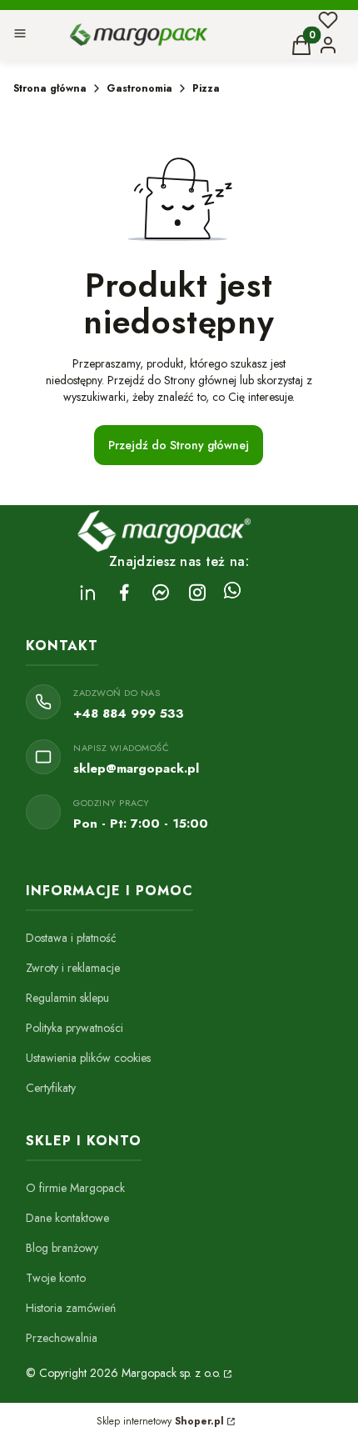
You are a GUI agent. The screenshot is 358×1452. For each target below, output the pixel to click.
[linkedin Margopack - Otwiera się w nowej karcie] (87, 592)
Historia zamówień (71, 1307)
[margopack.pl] (226, 1372)
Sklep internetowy (160, 1421)
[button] (20, 35)
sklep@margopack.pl (136, 768)
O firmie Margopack (75, 1187)
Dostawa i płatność (71, 937)
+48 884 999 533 (128, 713)
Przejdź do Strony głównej (178, 445)
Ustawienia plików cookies (88, 1057)
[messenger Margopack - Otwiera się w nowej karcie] (161, 592)
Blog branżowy (62, 1247)
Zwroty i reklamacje (73, 967)
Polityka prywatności (74, 1027)
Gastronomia (139, 88)
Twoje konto (56, 1277)
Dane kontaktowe (67, 1217)
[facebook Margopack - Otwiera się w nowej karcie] (124, 592)
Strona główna (50, 88)
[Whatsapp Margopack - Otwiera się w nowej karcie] (232, 592)
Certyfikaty (51, 1087)
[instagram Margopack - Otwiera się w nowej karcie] (197, 592)
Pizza (206, 88)
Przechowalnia (61, 1337)
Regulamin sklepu (67, 997)
